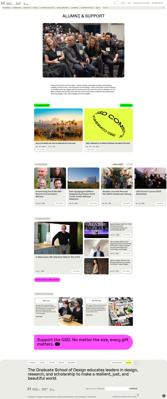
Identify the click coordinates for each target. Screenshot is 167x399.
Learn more (39, 316)
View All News (118, 164)
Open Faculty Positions (141, 3)
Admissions (17, 8)
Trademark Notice (91, 396)
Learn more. (89, 315)
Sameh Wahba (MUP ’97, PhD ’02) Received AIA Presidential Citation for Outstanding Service (120, 227)
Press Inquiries (117, 363)
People (35, 8)
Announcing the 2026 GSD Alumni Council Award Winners (49, 194)
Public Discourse (63, 8)
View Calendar (126, 105)
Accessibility (39, 396)
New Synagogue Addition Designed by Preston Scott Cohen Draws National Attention (82, 195)
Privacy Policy (31, 396)
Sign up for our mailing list (95, 389)
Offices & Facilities (47, 8)
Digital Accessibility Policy (50, 396)
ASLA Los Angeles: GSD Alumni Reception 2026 (55, 143)
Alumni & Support (87, 8)
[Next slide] (131, 164)
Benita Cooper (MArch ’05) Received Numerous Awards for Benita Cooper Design (120, 262)
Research (26, 8)
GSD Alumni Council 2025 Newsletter (148, 192)
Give (129, 3)
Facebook (32, 363)
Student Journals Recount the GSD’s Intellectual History (117, 192)
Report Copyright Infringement (65, 396)
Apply (123, 3)
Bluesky (42, 363)
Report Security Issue (80, 396)
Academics (6, 8)
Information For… (158, 3)
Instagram (71, 363)
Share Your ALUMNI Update (47, 280)
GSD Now (129, 363)
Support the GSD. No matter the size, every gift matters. (83, 342)
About (98, 8)
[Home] (41, 388)
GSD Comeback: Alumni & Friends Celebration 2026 (108, 143)
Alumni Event (41, 149)
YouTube (52, 363)
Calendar (74, 8)
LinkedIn (61, 363)
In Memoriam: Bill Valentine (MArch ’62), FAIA (58, 257)
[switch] (116, 3)
